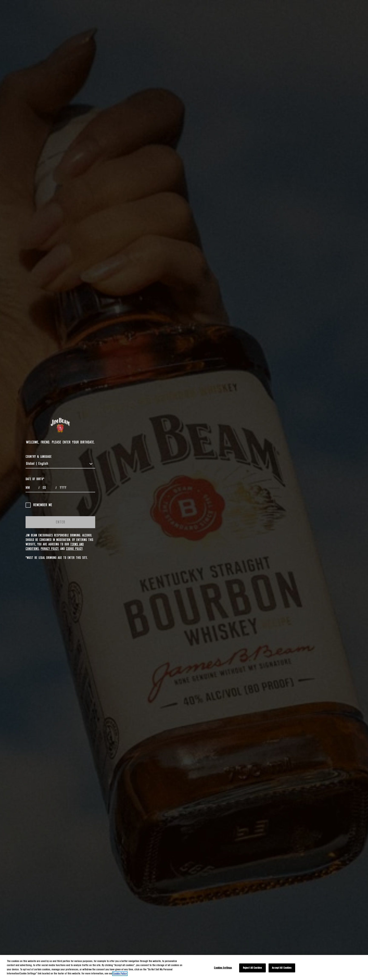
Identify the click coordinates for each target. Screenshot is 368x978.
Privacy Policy (49, 549)
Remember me (42, 505)
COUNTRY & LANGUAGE (39, 456)
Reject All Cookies (252, 967)
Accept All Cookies (282, 967)
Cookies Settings (223, 967)
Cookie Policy (74, 549)
